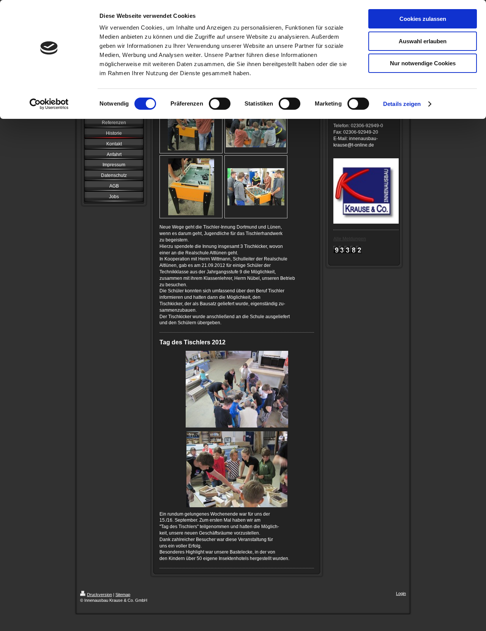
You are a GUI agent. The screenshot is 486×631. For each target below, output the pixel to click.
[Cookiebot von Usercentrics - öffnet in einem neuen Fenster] (49, 104)
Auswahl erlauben (423, 41)
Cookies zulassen (422, 19)
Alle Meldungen (349, 238)
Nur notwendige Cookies (423, 63)
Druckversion (99, 594)
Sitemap (122, 594)
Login (401, 593)
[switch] (219, 104)
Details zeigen (402, 104)
